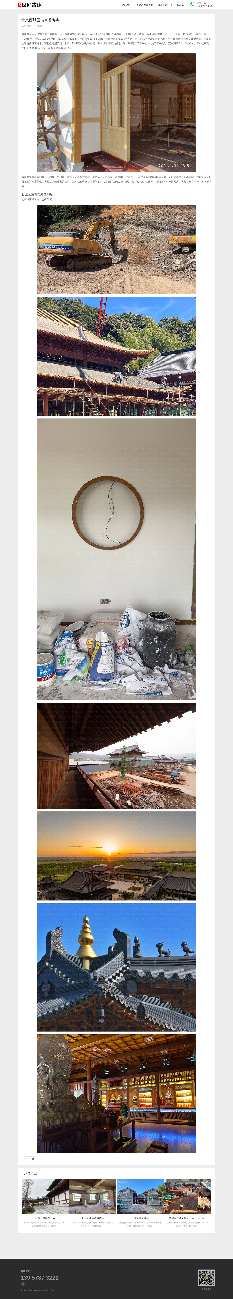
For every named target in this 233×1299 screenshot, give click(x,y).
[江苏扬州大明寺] (45, 1196)
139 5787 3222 (40, 1278)
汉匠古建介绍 (165, 4)
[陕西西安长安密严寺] (140, 1196)
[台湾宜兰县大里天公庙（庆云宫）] (92, 1196)
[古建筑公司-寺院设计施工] (30, 5)
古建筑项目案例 (144, 4)
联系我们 (181, 4)
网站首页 (127, 4)
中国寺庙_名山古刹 (33, 26)
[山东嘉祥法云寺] (187, 1196)
